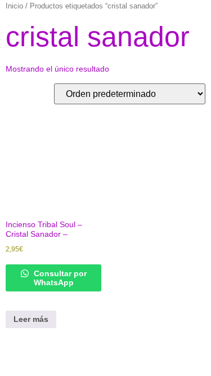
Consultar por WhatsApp (59, 278)
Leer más (31, 319)
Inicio (14, 6)
